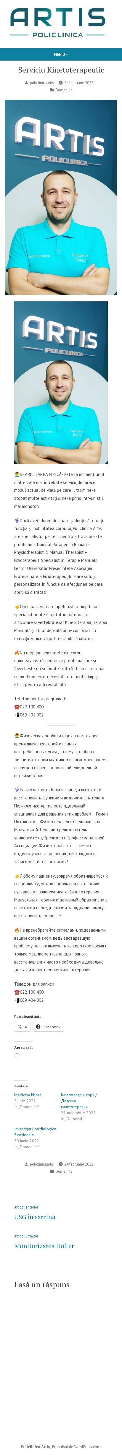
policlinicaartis (42, 82)
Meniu (70, 54)
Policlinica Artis (35, 1446)
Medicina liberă (27, 1095)
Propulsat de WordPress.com (76, 1446)
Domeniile (64, 89)
